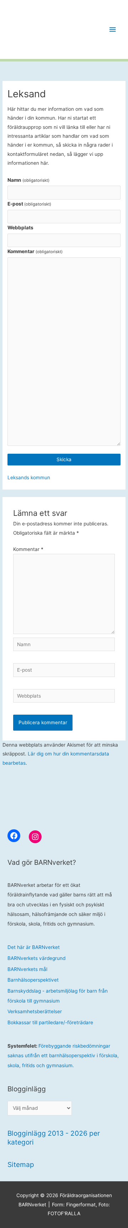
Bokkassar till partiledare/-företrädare (50, 1022)
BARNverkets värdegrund (36, 958)
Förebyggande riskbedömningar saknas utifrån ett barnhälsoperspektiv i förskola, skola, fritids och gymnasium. (63, 1055)
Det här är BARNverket (33, 947)
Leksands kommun (28, 477)
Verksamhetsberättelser (34, 1011)
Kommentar (35, 251)
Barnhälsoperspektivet (33, 980)
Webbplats (20, 227)
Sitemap (20, 1164)
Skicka (64, 459)
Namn (28, 180)
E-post (29, 204)
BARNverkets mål (27, 969)
